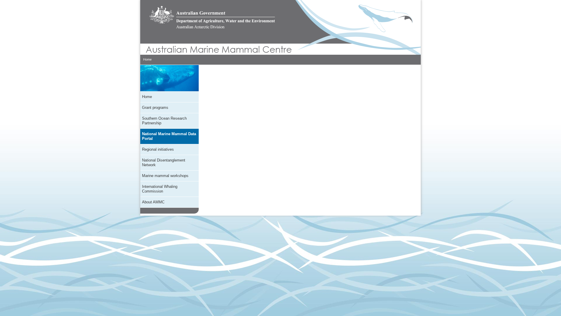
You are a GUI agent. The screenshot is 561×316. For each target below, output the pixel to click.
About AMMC (153, 202)
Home (147, 59)
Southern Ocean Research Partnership (164, 120)
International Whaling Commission (159, 188)
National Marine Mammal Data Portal (169, 136)
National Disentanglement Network (163, 162)
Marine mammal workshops (165, 176)
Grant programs (155, 107)
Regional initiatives (158, 149)
